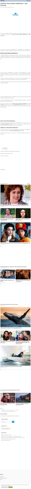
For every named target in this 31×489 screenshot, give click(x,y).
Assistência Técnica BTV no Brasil (6, 434)
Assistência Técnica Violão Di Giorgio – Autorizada (10, 410)
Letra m (3, 408)
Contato (1, 479)
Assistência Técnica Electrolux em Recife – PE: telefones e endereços (11, 436)
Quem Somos (2, 476)
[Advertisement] (15, 27)
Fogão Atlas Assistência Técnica (5, 440)
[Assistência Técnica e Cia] (2, 1)
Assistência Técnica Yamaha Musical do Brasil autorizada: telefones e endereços (13, 437)
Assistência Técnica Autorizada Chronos (8, 411)
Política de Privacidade (3, 478)
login (8, 415)
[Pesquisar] (13, 422)
